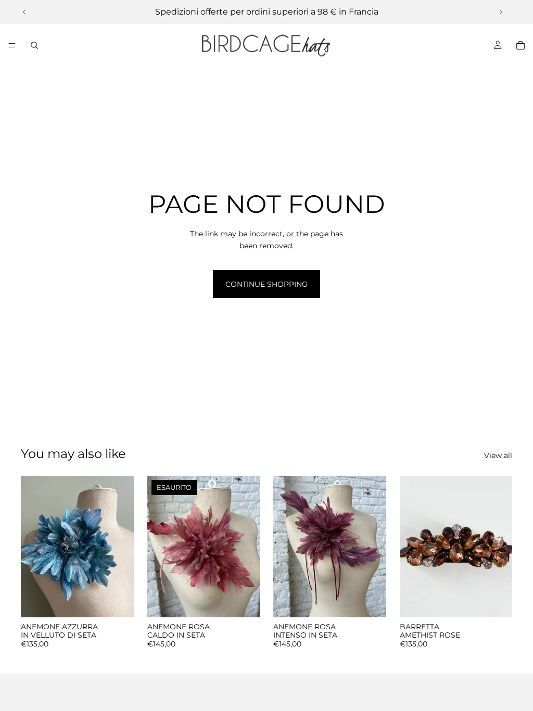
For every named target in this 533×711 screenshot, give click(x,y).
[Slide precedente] (24, 12)
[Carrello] (520, 45)
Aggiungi (126, 601)
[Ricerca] (34, 45)
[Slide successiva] (500, 12)
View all (498, 455)
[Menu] (12, 45)
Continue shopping (266, 284)
